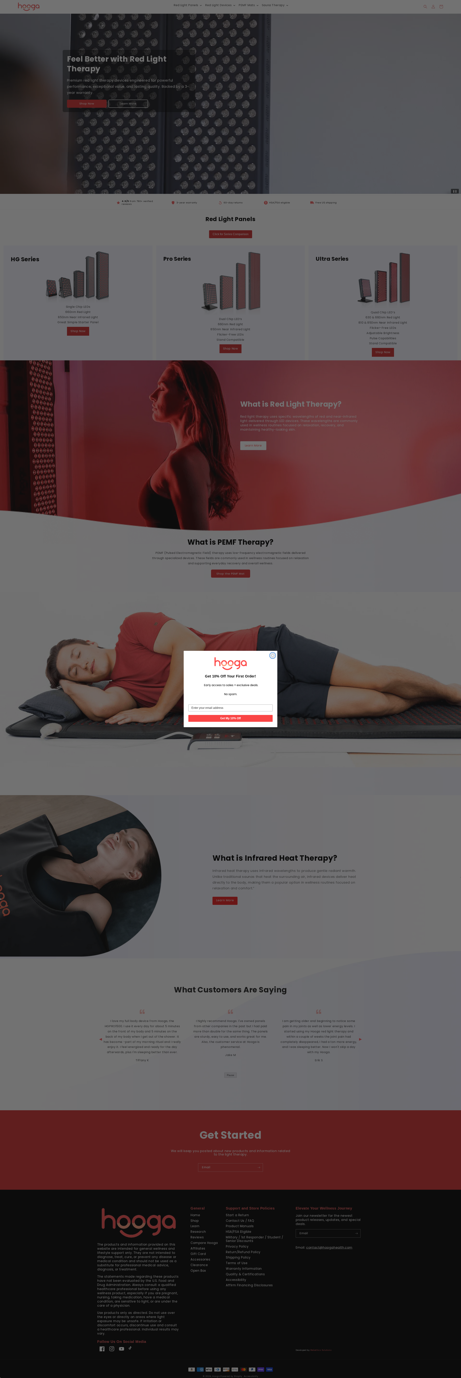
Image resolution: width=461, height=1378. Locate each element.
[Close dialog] (272, 655)
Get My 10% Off (230, 718)
